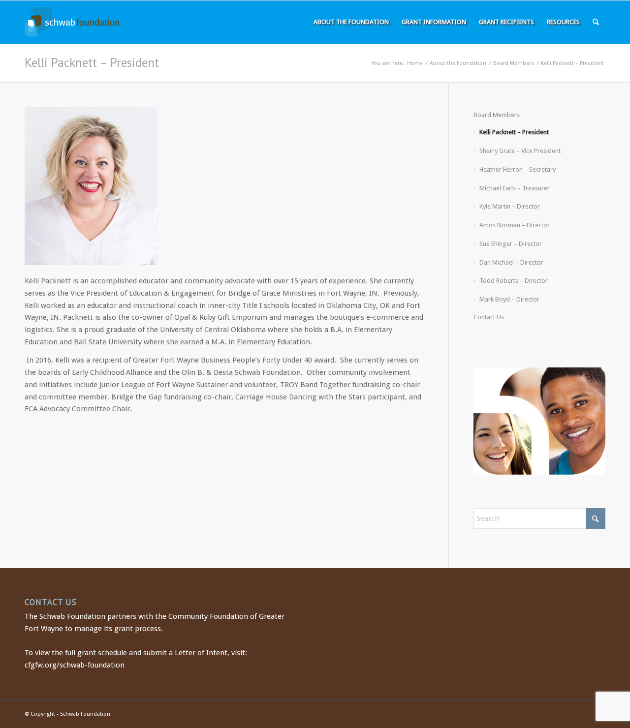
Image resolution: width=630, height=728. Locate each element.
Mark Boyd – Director (509, 299)
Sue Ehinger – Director (510, 243)
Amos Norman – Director (514, 225)
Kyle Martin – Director (509, 206)
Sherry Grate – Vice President (520, 150)
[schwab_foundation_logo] (72, 22)
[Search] (595, 22)
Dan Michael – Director (511, 262)
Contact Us (488, 317)
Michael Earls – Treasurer (514, 188)
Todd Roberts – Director (513, 280)
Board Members (496, 115)
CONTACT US (51, 602)
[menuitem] (351, 22)
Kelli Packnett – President (92, 62)
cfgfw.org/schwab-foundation (75, 665)
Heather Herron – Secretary (517, 169)
